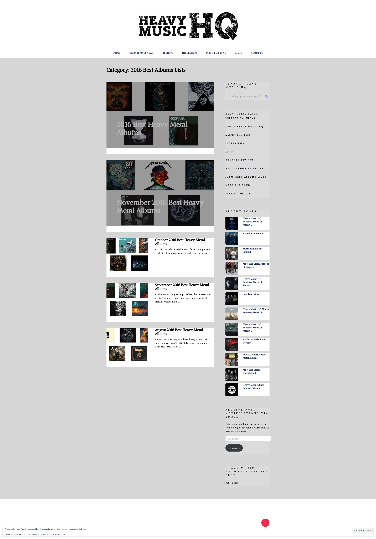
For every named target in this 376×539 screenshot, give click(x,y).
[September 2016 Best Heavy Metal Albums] (127, 299)
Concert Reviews (239, 160)
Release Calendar (141, 53)
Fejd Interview (251, 294)
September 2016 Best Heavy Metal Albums (182, 287)
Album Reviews (237, 135)
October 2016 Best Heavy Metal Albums (180, 242)
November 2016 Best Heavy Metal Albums (160, 206)
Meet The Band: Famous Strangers (256, 265)
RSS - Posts (231, 482)
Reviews (167, 53)
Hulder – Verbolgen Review (254, 341)
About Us (257, 53)
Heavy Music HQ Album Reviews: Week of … (256, 311)
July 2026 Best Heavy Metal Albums (254, 356)
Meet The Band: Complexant (251, 371)
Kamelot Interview (253, 233)
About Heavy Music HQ (244, 126)
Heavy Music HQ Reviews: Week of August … (252, 221)
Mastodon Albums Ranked (252, 250)
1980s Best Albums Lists (246, 177)
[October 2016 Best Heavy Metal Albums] (127, 254)
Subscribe (234, 448)
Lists (238, 53)
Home (116, 53)
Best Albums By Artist (244, 168)
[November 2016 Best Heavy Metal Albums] (160, 193)
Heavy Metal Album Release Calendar (253, 386)
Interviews (189, 53)
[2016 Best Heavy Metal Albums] (160, 115)
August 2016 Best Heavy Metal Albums (179, 332)
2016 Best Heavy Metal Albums (152, 128)
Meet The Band (216, 53)
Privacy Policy (238, 193)
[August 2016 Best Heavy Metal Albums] (127, 344)
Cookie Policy (61, 534)
